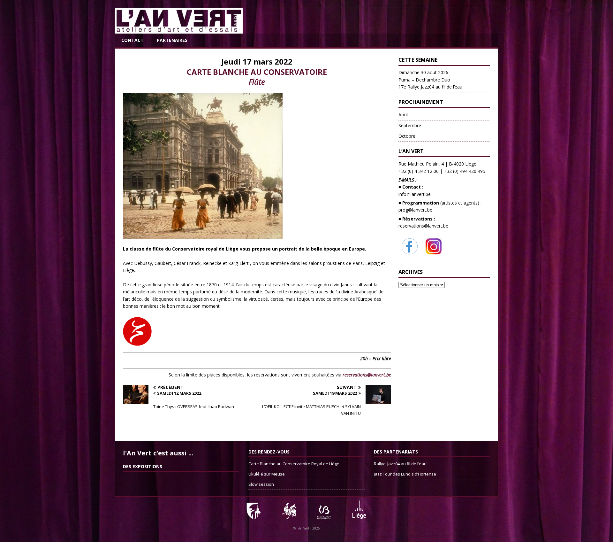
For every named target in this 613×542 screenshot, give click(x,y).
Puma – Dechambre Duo (430, 79)
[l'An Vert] (179, 30)
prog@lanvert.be (415, 210)
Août (403, 115)
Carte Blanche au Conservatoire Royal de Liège (293, 464)
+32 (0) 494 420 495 (464, 171)
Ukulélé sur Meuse (266, 474)
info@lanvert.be (414, 194)
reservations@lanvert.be (423, 226)
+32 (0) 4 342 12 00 (418, 171)
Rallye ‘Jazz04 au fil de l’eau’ (400, 464)
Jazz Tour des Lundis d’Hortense (405, 474)
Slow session (261, 484)
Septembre (409, 125)
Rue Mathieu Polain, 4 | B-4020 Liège (437, 164)
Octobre (406, 136)
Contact (132, 40)
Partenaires (172, 40)
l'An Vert (303, 528)
